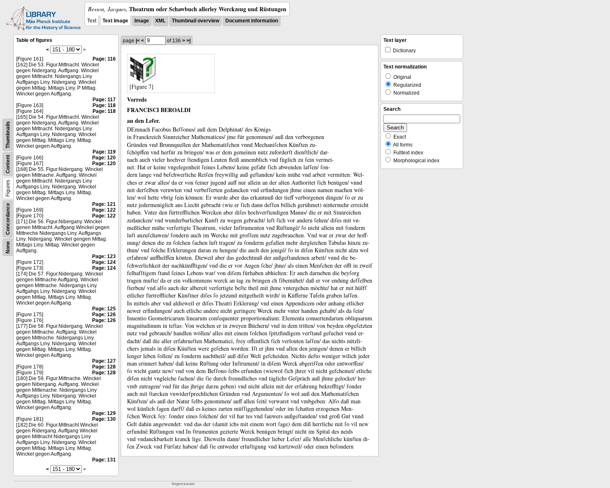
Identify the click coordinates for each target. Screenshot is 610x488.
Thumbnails (8, 135)
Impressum (183, 483)
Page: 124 (104, 262)
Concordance (8, 219)
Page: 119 (104, 152)
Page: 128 (104, 367)
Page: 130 (104, 419)
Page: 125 (104, 309)
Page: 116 (104, 59)
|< (138, 41)
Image (141, 21)
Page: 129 (104, 413)
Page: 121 (104, 204)
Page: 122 (104, 210)
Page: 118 (104, 105)
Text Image (115, 21)
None (8, 247)
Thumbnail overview (195, 21)
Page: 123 (104, 256)
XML (160, 21)
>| (188, 41)
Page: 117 (104, 99)
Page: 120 (104, 158)
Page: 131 (104, 460)
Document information (251, 21)
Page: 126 (104, 314)
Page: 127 (104, 361)
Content (8, 164)
